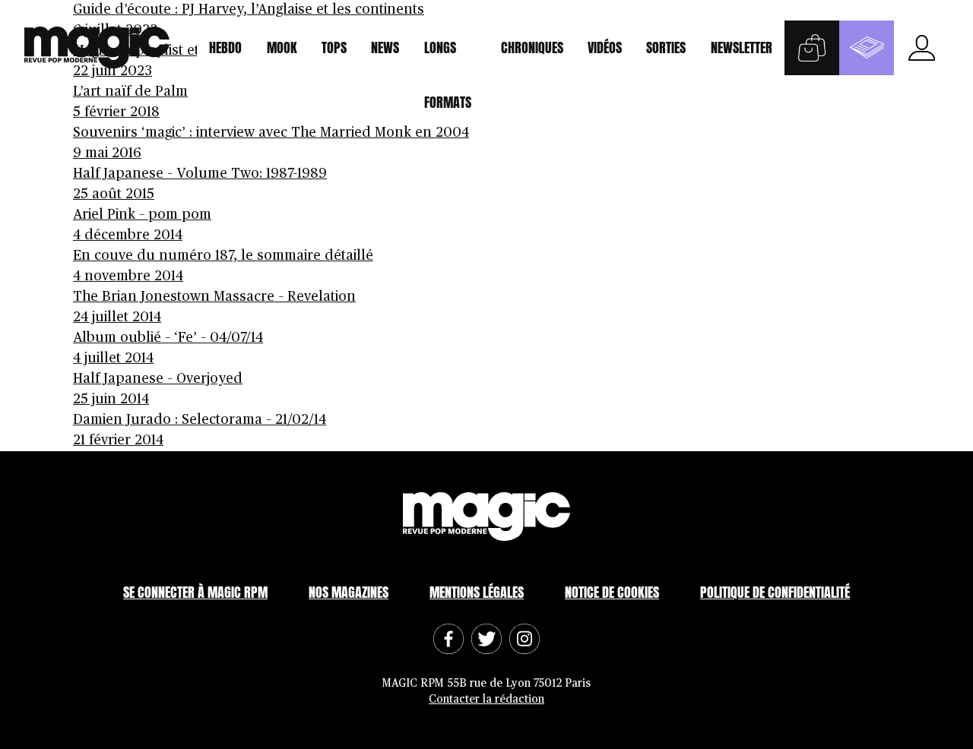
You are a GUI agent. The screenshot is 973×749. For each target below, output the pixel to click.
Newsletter (741, 47)
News (385, 47)
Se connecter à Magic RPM (195, 592)
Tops (334, 47)
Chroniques (532, 47)
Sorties (666, 47)
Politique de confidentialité (775, 592)
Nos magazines (348, 592)
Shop (811, 48)
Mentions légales (476, 592)
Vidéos (605, 47)
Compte (921, 48)
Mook (282, 47)
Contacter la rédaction (486, 699)
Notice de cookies (612, 592)
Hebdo (225, 47)
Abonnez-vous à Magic (866, 48)
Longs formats (447, 56)
